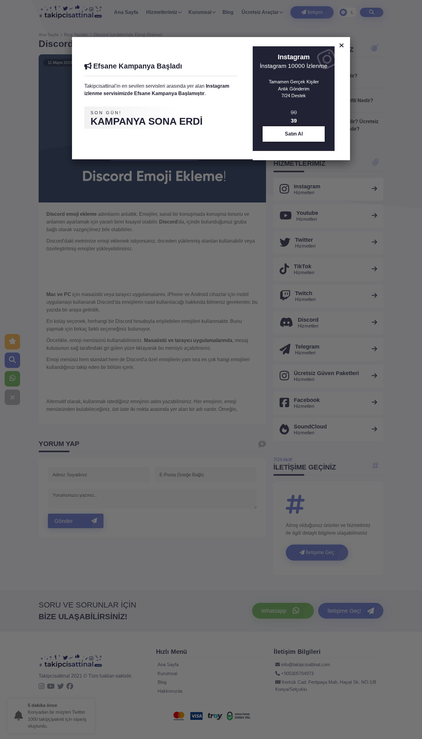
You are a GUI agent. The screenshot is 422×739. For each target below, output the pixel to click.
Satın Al (294, 133)
